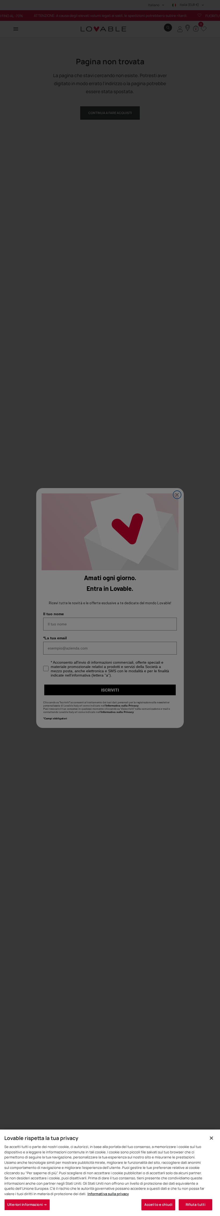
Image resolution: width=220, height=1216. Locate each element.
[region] (110, 1173)
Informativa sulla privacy (108, 1193)
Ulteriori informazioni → (27, 1204)
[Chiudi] (211, 1138)
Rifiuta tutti (196, 1204)
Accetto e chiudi (158, 1204)
